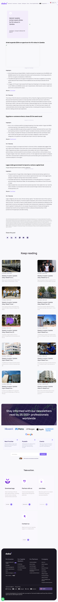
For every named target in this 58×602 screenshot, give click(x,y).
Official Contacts (45, 577)
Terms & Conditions (10, 586)
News (28, 3)
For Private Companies (22, 567)
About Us (43, 562)
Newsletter (44, 569)
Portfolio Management (10, 567)
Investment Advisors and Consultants (34, 570)
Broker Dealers (32, 564)
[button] (9, 504)
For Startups (20, 564)
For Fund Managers (21, 566)
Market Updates (45, 564)
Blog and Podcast (45, 568)
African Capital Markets (34, 3)
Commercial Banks (33, 562)
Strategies (8, 565)
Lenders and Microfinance (34, 572)
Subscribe (43, 454)
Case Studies (44, 571)
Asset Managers (33, 566)
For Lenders (20, 569)
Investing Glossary (45, 575)
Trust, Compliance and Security (46, 580)
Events (43, 566)
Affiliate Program (45, 573)
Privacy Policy (18, 586)
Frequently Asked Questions (47, 582)
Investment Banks (33, 568)
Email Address (14, 454)
